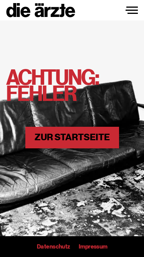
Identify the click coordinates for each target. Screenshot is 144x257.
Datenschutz (53, 247)
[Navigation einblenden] (132, 10)
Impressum (92, 247)
